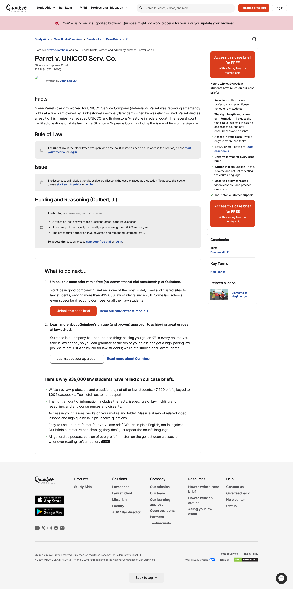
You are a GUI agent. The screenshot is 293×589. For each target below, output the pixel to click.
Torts (213, 247)
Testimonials (160, 523)
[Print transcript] (254, 39)
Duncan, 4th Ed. (221, 252)
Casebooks (94, 39)
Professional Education (107, 7)
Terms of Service (228, 553)
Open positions (162, 511)
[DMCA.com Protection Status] (246, 559)
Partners (157, 517)
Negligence (217, 271)
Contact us (235, 487)
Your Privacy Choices (197, 559)
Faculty (118, 506)
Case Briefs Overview (68, 39)
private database (57, 50)
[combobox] (186, 8)
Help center (235, 500)
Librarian (119, 500)
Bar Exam (65, 7)
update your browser (217, 23)
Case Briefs (113, 39)
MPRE (83, 7)
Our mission (160, 487)
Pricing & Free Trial (253, 7)
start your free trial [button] (69, 184)
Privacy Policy (250, 553)
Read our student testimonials (124, 311)
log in (73, 152)
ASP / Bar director (126, 512)
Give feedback (238, 493)
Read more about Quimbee (128, 359)
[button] (73, 311)
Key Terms (219, 263)
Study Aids (43, 7)
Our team (157, 493)
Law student (122, 493)
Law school (121, 487)
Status (231, 506)
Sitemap (224, 559)
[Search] (141, 8)
